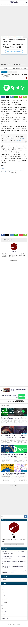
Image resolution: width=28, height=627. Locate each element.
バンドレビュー (4, 598)
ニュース (10, 71)
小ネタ (2, 605)
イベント (3, 589)
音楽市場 (3, 614)
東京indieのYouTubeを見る (14, 51)
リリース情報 (4, 602)
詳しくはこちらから (14, 544)
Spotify (15, 71)
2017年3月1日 (20, 140)
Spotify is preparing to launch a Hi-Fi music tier (12, 171)
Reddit (2, 168)
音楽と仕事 (3, 611)
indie (14, 251)
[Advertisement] (14, 21)
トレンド (3, 592)
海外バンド (3, 608)
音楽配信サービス (4, 71)
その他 (2, 586)
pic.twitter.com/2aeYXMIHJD (17, 138)
